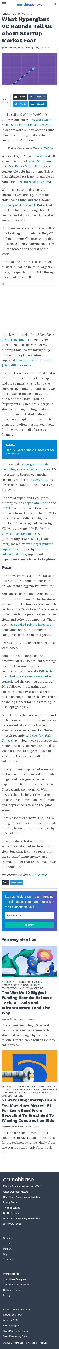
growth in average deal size (21, 533)
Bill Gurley (46, 671)
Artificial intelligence (14, 982)
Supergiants (16, 882)
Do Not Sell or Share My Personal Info (22, 1218)
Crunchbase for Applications (17, 1284)
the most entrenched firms (25, 551)
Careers (7, 1243)
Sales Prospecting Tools (15, 1336)
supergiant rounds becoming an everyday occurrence (26, 467)
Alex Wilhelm (10, 47)
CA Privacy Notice (12, 1223)
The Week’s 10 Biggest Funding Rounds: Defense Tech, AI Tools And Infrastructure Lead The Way (27, 1002)
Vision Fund (33, 166)
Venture (27, 14)
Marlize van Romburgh (12, 1126)
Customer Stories (11, 1289)
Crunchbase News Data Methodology (21, 1196)
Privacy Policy (10, 1202)
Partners (7, 1248)
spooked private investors (32, 624)
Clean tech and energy (41, 1086)
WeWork (41, 156)
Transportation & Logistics (17, 988)
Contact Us (8, 1259)
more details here (36, 181)
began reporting (13, 339)
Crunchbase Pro (11, 1273)
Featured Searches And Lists (17, 1309)
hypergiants (39, 479)
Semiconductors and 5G (15, 985)
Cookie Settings (11, 1213)
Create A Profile (11, 1320)
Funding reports (11, 14)
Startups (35, 985)
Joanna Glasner (9, 1019)
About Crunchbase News (15, 1191)
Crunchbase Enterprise (14, 1279)
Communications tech (13, 1089)
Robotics (41, 1092)
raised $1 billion (39, 161)
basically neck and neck (19, 205)
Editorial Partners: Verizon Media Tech (22, 1186)
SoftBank (15, 166)
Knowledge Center (12, 1314)
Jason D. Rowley (25, 47)
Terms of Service (11, 1207)
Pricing (6, 1295)
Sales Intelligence (12, 1325)
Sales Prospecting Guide (15, 1330)
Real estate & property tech (18, 1092)
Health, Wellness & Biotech (42, 1089)
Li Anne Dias (38, 875)
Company (8, 1238)
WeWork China (41, 119)
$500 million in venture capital (33, 125)
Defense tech (35, 982)
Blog (5, 1254)
